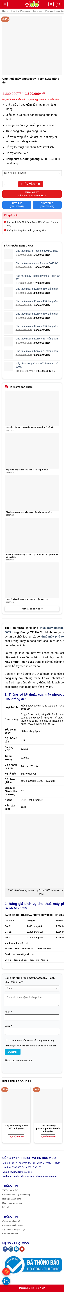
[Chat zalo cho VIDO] (6, 1281)
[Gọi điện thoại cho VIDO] (6, 1271)
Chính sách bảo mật (11, 1221)
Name (8, 1011)
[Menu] (5, 4)
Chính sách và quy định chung (16, 1194)
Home (5, 11)
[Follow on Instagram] (10, 1249)
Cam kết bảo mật (10, 1234)
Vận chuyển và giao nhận (13, 1229)
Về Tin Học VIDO (10, 1190)
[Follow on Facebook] (5, 1249)
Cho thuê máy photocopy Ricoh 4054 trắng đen (48, 1128)
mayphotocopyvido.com (44, 1176)
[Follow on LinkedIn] (16, 1249)
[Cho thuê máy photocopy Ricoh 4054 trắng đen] (48, 1106)
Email (8, 1026)
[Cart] (51, 4)
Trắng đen (37, 11)
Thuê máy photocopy (20, 11)
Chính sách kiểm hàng (12, 1225)
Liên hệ (5, 1207)
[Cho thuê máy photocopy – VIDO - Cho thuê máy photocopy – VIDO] (32, 4)
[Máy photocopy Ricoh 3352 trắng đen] (16, 1106)
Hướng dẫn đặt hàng (11, 1199)
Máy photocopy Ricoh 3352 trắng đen (16, 1127)
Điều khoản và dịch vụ (12, 1203)
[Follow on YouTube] (22, 1249)
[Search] (59, 4)
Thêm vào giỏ (30, 184)
